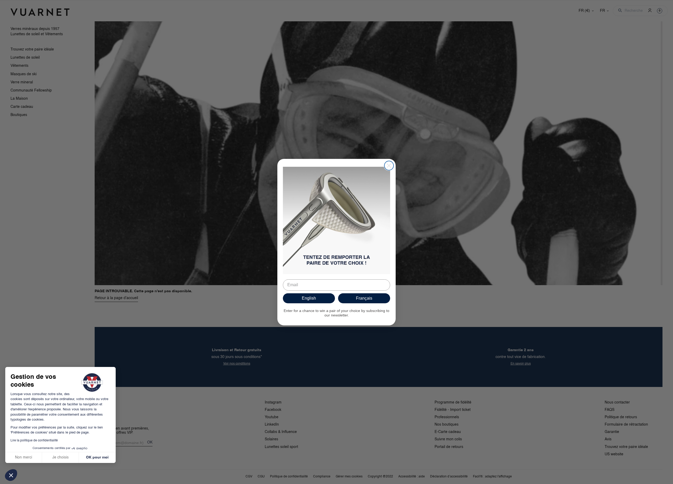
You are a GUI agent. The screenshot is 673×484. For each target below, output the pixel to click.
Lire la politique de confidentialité (34, 440)
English (309, 298)
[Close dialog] (389, 165)
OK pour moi (97, 457)
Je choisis (60, 457)
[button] (11, 475)
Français (364, 298)
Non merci (23, 457)
